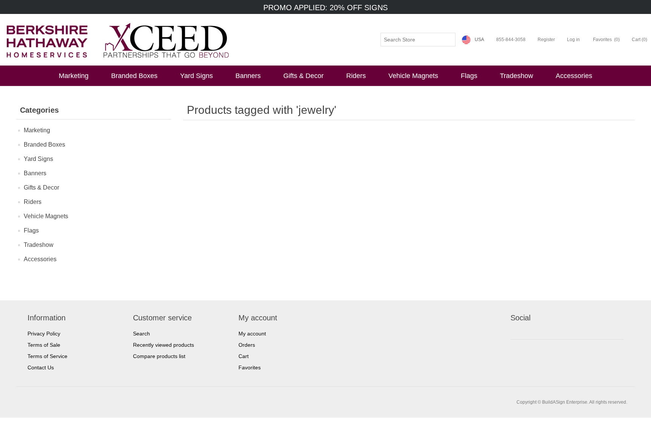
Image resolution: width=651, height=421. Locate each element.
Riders (356, 76)
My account (252, 334)
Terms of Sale (44, 345)
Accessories (574, 76)
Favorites (249, 367)
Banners (248, 76)
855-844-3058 (511, 39)
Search (141, 334)
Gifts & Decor (303, 76)
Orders (246, 345)
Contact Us (41, 367)
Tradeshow (516, 76)
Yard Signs (196, 76)
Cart (243, 356)
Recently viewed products (163, 345)
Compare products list (159, 356)
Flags (469, 76)
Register (546, 39)
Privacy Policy (44, 334)
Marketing (74, 76)
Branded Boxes (134, 76)
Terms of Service (47, 356)
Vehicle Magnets (413, 76)
